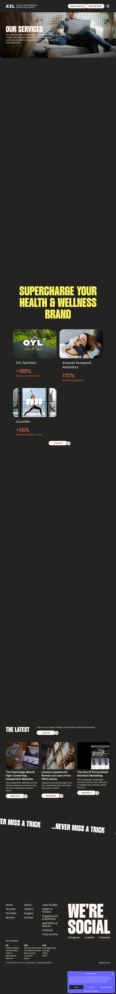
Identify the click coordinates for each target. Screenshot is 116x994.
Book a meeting (77, 6)
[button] (112, 973)
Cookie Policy (87, 991)
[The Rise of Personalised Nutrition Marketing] (93, 755)
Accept (76, 987)
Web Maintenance (72, 320)
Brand (91, 176)
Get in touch (71, 186)
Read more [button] (15, 796)
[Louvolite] (35, 402)
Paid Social (95, 336)
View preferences (106, 987)
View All (58, 443)
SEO (82, 336)
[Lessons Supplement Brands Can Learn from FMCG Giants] (58, 755)
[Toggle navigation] (107, 6)
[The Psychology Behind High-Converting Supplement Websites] (22, 755)
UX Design (68, 314)
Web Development (87, 314)
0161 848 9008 (95, 6)
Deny (91, 987)
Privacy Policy (95, 991)
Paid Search (69, 336)
